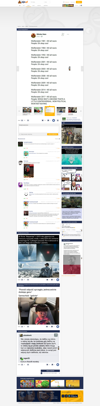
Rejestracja (41, 394)
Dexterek (26, 161)
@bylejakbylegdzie (32, 153)
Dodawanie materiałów (43, 396)
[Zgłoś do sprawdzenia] (58, 120)
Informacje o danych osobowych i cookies (54, 398)
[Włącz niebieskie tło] (81, 5)
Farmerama (30, 393)
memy (23, 26)
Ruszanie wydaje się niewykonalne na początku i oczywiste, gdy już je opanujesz (38, 285)
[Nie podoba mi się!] (30, 120)
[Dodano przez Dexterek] (29, 177)
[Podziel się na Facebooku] (54, 120)
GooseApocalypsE (33, 201)
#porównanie (75, 119)
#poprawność (68, 120)
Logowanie (41, 395)
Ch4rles (31, 192)
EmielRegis (26, 183)
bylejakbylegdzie (28, 142)
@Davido (31, 223)
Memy (28, 5)
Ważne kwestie (22, 331)
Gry (24, 5)
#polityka (75, 120)
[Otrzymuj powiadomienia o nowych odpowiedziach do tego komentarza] (59, 151)
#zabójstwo (70, 119)
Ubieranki (46, 5)
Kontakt (52, 393)
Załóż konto (73, 2)
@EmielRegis (31, 194)
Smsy (19, 395)
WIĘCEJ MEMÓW (50, 370)
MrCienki (31, 151)
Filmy (33, 5)
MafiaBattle (30, 394)
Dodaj (79, 2)
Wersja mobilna (20, 393)
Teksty (19, 394)
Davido (31, 211)
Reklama (52, 394)
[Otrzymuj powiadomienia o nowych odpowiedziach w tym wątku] (59, 142)
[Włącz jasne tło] (79, 5)
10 (55, 373)
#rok (79, 119)
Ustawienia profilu (42, 397)
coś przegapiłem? (33, 26)
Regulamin (52, 395)
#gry (72, 120)
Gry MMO (30, 392)
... (57, 373)
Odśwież (56, 138)
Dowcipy (39, 5)
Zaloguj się (67, 2)
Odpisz (58, 148)
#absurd (79, 120)
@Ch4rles (31, 203)
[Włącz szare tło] (80, 5)
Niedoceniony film (23, 233)
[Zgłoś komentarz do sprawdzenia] (57, 142)
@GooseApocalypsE (33, 212)
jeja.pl (19, 26)
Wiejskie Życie (30, 395)
